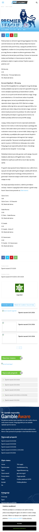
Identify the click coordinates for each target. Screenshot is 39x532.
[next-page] (21, 348)
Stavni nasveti (9, 6)
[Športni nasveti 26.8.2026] (20, 314)
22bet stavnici (24, 190)
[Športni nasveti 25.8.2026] (20, 327)
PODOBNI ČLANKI (7, 305)
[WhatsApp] (16, 35)
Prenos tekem (5, 476)
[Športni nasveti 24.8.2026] (20, 338)
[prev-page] (18, 348)
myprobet (7, 29)
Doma (2, 6)
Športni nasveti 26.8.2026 (12, 380)
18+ (2, 485)
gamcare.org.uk (21, 473)
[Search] (37, 2)
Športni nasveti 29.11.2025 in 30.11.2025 (12, 277)
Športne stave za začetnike (9, 503)
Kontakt (3, 482)
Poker (3, 479)
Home (3, 464)
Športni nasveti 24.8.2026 (12, 390)
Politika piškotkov (27, 518)
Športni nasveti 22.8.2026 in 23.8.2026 (16, 395)
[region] (19, 517)
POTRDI (19, 523)
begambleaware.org (22, 470)
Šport (3, 470)
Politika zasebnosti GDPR (15, 518)
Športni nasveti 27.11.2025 (8, 268)
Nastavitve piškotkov (19, 528)
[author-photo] (19, 292)
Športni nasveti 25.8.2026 (12, 385)
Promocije (4, 497)
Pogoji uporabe (21, 476)
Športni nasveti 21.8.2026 (12, 400)
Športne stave (5, 467)
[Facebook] (3, 35)
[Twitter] (7, 35)
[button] (2, 2)
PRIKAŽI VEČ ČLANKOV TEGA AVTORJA (24, 305)
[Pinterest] (11, 35)
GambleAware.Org (22, 467)
